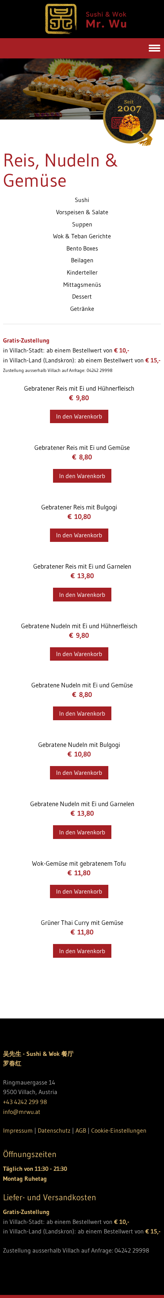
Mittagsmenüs (82, 284)
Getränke (82, 308)
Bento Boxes (82, 248)
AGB (81, 1130)
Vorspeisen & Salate (82, 212)
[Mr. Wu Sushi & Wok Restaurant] (85, 32)
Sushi (82, 200)
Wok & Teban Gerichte (82, 236)
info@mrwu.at (21, 1111)
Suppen (82, 224)
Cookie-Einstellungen (118, 1130)
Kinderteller (82, 272)
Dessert (82, 296)
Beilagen (82, 260)
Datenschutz (54, 1130)
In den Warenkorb (79, 416)
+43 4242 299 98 (25, 1102)
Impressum (18, 1130)
